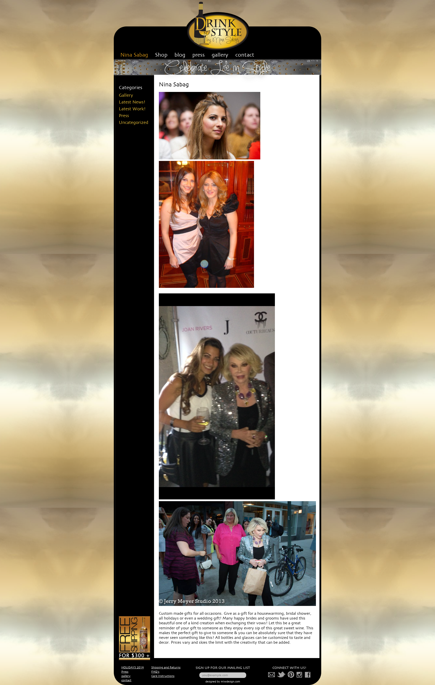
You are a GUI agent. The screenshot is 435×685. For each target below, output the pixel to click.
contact (126, 680)
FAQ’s (155, 672)
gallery (125, 676)
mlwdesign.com (230, 682)
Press (124, 116)
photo (300, 674)
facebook (308, 674)
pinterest (291, 674)
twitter (281, 674)
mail (271, 674)
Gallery (126, 95)
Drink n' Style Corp (217, 26)
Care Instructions (162, 676)
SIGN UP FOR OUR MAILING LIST (223, 668)
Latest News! (132, 102)
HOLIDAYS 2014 (132, 668)
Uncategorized (133, 123)
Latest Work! (132, 109)
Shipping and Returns (165, 668)
